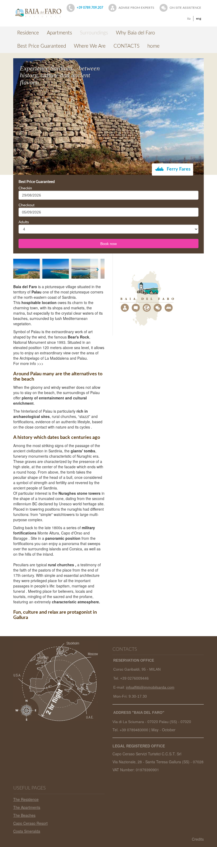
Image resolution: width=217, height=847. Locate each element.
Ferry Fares (178, 169)
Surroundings (94, 32)
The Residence (26, 799)
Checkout (26, 205)
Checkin (25, 188)
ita (189, 18)
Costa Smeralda (26, 831)
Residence (28, 32)
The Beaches (24, 815)
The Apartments (26, 807)
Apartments (59, 32)
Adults (24, 222)
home (153, 46)
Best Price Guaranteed (41, 46)
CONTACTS (126, 46)
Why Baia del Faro (135, 32)
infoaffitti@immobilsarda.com (150, 687)
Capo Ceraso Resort (30, 823)
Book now (108, 244)
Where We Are (90, 46)
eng (198, 18)
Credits (198, 839)
